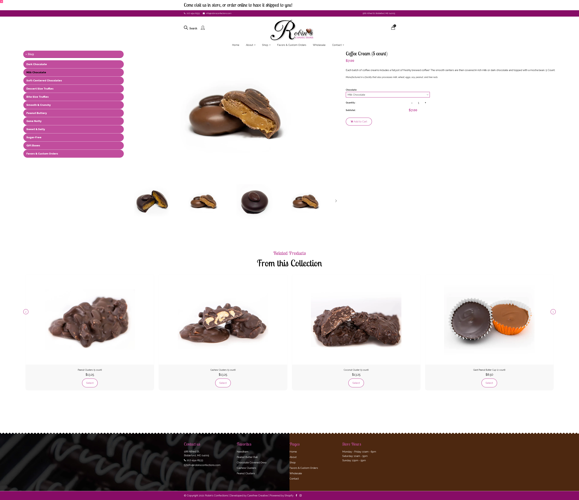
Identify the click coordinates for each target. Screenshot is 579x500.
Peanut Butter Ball (247, 457)
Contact (294, 478)
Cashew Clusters (246, 467)
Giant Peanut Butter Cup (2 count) (489, 370)
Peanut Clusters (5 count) (90, 370)
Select (90, 382)
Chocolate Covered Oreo (251, 462)
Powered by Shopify (281, 495)
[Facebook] (296, 495)
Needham (242, 451)
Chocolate (351, 90)
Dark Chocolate (36, 64)
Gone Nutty (33, 121)
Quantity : (351, 102)
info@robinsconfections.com (218, 13)
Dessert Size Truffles (40, 88)
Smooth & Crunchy (38, 104)
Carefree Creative (257, 495)
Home (293, 451)
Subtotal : (351, 110)
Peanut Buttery (36, 113)
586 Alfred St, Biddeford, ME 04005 (379, 13)
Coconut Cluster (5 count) (356, 370)
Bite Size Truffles (37, 96)
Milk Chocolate (36, 72)
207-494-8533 (193, 13)
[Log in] (203, 27)
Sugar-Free (33, 137)
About (293, 457)
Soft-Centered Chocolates (44, 80)
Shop (293, 462)
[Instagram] (300, 495)
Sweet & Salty (35, 129)
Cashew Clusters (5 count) (223, 370)
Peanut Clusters (246, 473)
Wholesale (296, 473)
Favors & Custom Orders (42, 153)
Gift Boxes (33, 145)
